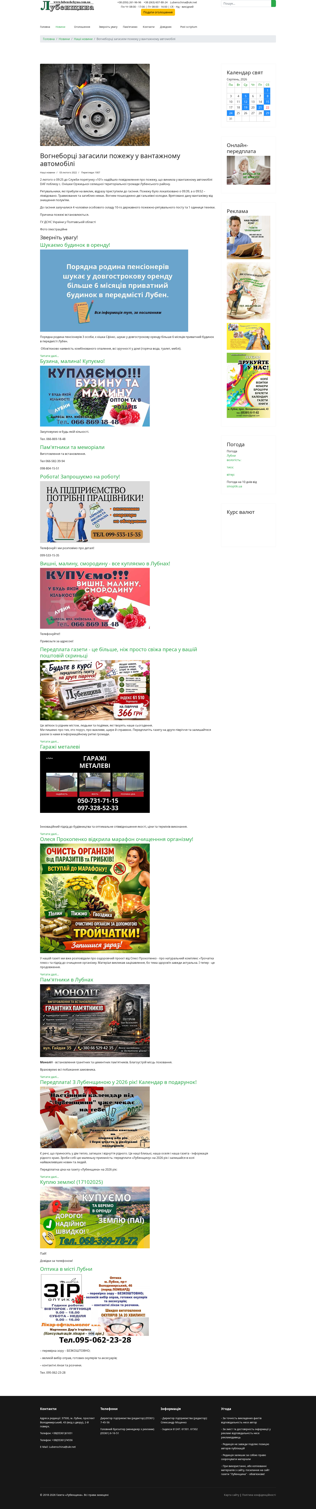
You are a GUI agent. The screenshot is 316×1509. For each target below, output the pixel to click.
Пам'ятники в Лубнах (66, 979)
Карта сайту (231, 1495)
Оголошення (82, 26)
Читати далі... (49, 356)
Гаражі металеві (60, 746)
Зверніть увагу (108, 26)
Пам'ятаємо (130, 26)
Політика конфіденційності (259, 1495)
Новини (60, 26)
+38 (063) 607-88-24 (156, 2)
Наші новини (47, 172)
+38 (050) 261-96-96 (129, 2)
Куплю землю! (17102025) (71, 1181)
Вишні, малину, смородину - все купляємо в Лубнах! (105, 563)
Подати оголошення (158, 12)
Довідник (166, 26)
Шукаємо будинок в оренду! (75, 244)
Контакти (149, 26)
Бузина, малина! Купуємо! (72, 360)
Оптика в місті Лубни (66, 1268)
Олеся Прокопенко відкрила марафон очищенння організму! (116, 839)
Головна (45, 26)
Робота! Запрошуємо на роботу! (80, 476)
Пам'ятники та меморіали (72, 447)
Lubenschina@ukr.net (183, 2)
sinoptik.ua (234, 486)
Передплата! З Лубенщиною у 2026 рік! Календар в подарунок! (118, 1081)
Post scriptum (188, 26)
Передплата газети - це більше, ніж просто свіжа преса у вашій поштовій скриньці (118, 652)
